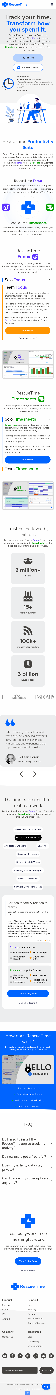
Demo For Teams (27, 338)
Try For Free (28, 57)
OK (28, 1393)
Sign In (5, 1309)
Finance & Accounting (28, 878)
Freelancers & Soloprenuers (28, 829)
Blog (30, 1336)
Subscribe (47, 1370)
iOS (4, 1314)
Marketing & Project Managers (28, 870)
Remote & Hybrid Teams (28, 862)
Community (33, 1341)
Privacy (31, 1314)
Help (30, 1305)
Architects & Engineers (15, 845)
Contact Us (7, 1336)
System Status (35, 1345)
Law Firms (43, 845)
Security (32, 1309)
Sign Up (6, 1305)
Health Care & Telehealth (28, 837)
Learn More (27, 330)
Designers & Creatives (28, 854)
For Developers (35, 1318)
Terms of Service (36, 1323)
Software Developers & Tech (28, 886)
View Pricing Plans (28, 993)
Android (6, 1318)
